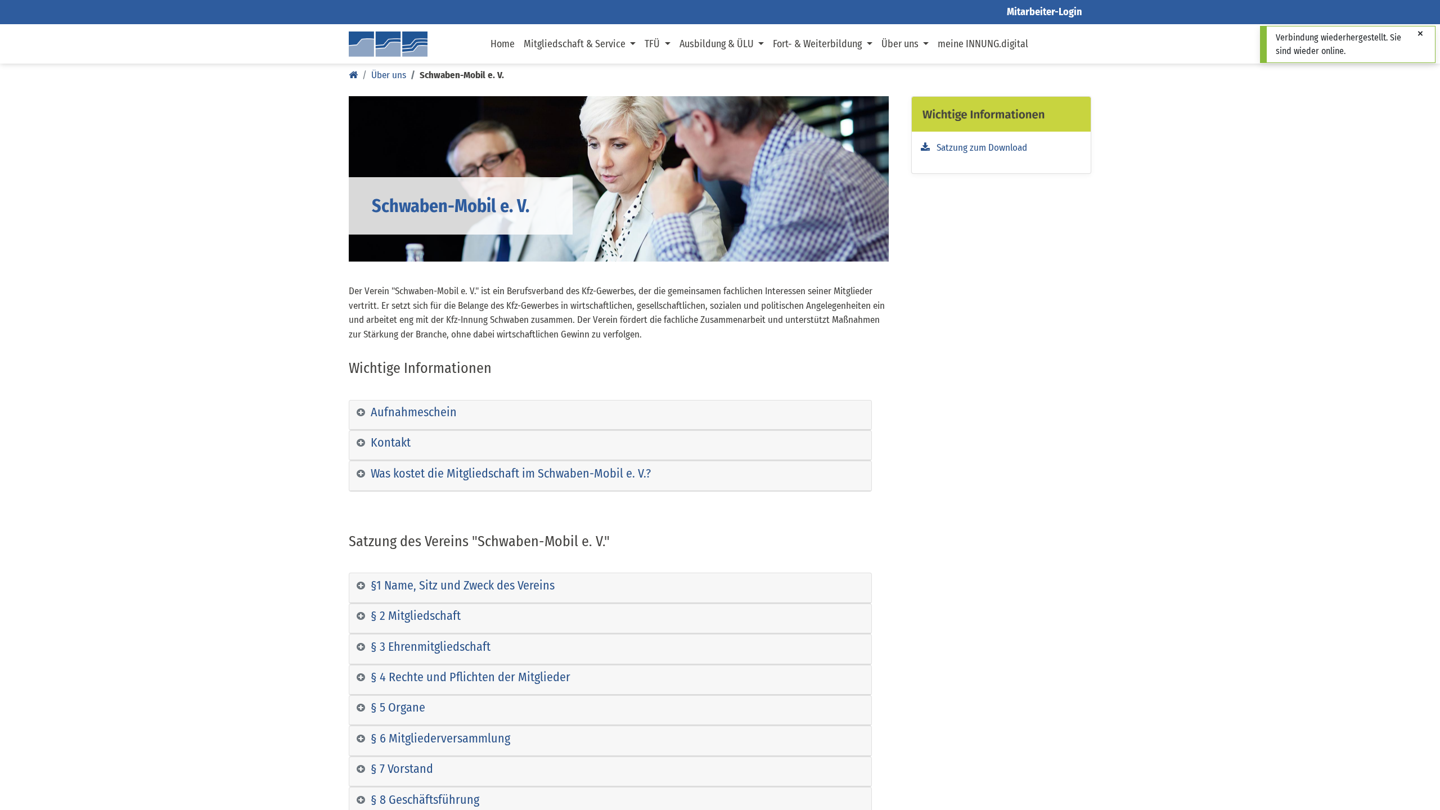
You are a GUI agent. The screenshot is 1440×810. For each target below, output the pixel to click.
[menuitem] (502, 44)
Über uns (388, 75)
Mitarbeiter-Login (1044, 12)
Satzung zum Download (978, 148)
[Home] (353, 75)
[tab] (610, 415)
